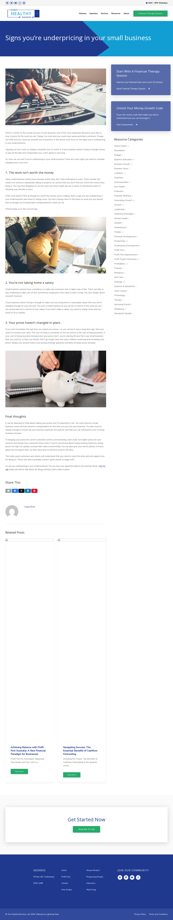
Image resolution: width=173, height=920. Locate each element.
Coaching (119, 177)
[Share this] (15, 491)
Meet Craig (91, 889)
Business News (122, 168)
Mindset (118, 223)
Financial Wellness (123, 195)
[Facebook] (7, 3)
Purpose (119, 268)
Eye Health (120, 186)
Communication (122, 182)
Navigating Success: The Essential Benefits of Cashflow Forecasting (80, 751)
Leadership (120, 209)
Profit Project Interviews (126, 259)
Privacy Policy (140, 914)
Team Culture (121, 291)
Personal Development (125, 236)
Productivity (121, 241)
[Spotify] (24, 3)
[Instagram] (20, 3)
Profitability (121, 263)
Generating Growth (124, 200)
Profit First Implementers (126, 254)
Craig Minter (29, 506)
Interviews (90, 883)
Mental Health (121, 218)
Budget (118, 155)
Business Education (124, 159)
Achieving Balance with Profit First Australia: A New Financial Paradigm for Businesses (28, 751)
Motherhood (120, 227)
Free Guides (66, 889)
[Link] (141, 79)
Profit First (120, 250)
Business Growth (123, 164)
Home (63, 870)
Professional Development (127, 245)
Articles (64, 883)
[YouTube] (15, 3)
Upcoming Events (123, 304)
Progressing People (94, 877)
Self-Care (119, 277)
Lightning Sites (52, 914)
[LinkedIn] (11, 3)
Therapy (118, 300)
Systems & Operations (125, 286)
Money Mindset (92, 870)
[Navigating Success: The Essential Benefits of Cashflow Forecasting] (82, 540)
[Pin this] (34, 491)
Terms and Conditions (158, 914)
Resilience (119, 272)
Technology (120, 295)
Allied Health (121, 146)
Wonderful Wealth (123, 313)
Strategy (119, 281)
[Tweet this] (21, 491)
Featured (119, 191)
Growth (119, 204)
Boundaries (120, 150)
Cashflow (120, 173)
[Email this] (8, 491)
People (119, 232)
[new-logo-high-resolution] (23, 13)
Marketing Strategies (124, 213)
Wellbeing (120, 309)
